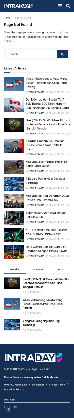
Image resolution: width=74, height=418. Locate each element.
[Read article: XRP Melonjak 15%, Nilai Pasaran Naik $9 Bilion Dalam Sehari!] (14, 235)
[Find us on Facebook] (5, 407)
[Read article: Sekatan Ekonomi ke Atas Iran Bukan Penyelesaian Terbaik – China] (14, 146)
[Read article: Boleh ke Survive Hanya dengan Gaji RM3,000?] (14, 218)
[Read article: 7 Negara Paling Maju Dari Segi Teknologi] (14, 184)
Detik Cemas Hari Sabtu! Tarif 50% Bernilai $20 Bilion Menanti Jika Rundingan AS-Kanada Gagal (47, 104)
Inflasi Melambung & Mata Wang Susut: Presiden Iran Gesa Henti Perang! (46, 83)
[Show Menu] (60, 6)
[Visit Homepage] (19, 6)
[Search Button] (68, 6)
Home (7, 18)
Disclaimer (38, 384)
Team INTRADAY (36, 92)
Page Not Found (22, 18)
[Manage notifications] (9, 409)
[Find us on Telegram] (15, 407)
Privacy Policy (57, 384)
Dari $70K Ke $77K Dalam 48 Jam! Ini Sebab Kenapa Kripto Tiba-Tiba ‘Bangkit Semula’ (48, 124)
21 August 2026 (56, 92)
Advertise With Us (14, 389)
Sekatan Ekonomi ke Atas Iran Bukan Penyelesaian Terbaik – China (45, 145)
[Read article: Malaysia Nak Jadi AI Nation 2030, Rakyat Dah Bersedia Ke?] (14, 201)
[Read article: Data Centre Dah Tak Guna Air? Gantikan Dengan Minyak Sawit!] (14, 252)
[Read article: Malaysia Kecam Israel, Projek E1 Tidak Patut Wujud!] (14, 167)
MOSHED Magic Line (15, 384)
